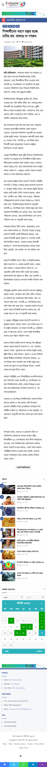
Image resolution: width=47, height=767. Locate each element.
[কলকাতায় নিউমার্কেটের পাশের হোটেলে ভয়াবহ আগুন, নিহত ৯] (8, 489)
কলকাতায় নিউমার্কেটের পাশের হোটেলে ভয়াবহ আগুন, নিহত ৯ (29, 487)
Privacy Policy (39, 744)
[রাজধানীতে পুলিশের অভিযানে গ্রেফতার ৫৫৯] (8, 511)
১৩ (29, 627)
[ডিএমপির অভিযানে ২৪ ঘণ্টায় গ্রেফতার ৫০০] (8, 565)
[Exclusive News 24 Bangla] (15, 5)
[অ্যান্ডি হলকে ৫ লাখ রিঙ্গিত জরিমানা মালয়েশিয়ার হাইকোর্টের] (8, 544)
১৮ (17, 633)
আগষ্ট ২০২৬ (23, 603)
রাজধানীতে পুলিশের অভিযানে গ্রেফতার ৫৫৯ (24, 20)
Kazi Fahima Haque (15, 680)
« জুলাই (6, 651)
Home (5, 744)
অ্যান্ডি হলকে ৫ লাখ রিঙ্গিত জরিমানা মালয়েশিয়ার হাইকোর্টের (28, 541)
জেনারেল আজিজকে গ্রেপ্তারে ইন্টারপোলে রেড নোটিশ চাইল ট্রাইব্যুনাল (31, 498)
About (10, 744)
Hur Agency (31, 736)
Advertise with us (20, 744)
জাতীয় (5, 26)
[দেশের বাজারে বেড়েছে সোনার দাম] (8, 554)
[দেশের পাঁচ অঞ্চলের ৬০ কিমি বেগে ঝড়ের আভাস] (8, 576)
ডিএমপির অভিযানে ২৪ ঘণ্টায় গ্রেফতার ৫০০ (30, 562)
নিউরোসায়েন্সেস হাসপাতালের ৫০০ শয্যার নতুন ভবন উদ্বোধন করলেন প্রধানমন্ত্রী (30, 531)
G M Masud (15, 684)
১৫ (42, 627)
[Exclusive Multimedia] (23, 13)
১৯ (23, 633)
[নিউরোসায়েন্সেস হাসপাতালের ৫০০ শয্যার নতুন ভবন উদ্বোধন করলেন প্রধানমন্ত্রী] (8, 533)
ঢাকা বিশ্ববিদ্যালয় (23, 467)
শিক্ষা (17, 26)
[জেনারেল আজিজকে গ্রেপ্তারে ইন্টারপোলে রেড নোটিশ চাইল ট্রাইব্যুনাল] (8, 500)
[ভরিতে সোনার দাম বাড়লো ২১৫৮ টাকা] (8, 522)
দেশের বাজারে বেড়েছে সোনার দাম (27, 551)
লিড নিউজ (11, 26)
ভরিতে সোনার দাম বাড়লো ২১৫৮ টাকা (29, 519)
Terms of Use (23, 748)
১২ (23, 627)
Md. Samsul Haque (19, 688)
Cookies (30, 744)
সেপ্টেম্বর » (40, 651)
